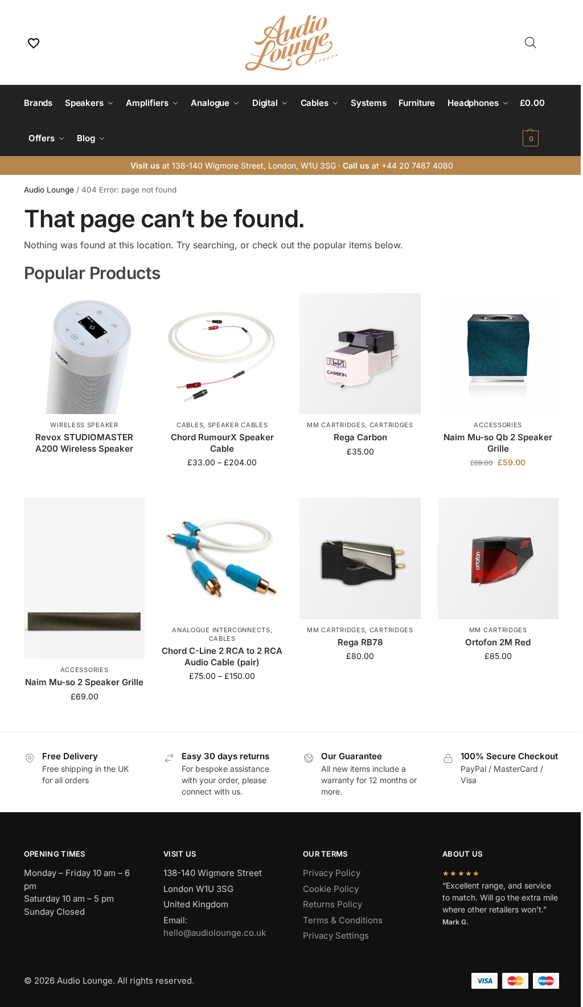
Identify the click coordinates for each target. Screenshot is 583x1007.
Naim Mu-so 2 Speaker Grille (84, 682)
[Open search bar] (530, 42)
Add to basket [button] (498, 486)
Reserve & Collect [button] (360, 475)
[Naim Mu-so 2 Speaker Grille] (84, 578)
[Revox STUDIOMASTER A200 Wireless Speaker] (84, 353)
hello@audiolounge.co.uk (214, 932)
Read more (84, 467)
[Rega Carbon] (359, 353)
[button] (539, 120)
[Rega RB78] (359, 558)
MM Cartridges (336, 425)
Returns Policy (332, 904)
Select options (222, 486)
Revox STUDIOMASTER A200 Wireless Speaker (84, 443)
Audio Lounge (49, 189)
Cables (189, 425)
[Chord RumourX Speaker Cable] (222, 353)
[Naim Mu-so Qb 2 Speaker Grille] (498, 353)
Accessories (498, 425)
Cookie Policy (331, 888)
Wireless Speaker (84, 425)
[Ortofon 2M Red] (498, 558)
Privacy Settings (336, 935)
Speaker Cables (238, 425)
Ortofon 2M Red (498, 642)
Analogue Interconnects (221, 630)
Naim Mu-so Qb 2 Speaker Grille (498, 443)
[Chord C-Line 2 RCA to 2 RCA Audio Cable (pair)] (222, 558)
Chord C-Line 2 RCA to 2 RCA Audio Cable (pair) (222, 656)
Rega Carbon (360, 437)
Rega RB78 (360, 642)
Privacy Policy (331, 872)
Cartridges (391, 425)
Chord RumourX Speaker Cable (222, 443)
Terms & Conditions (343, 920)
